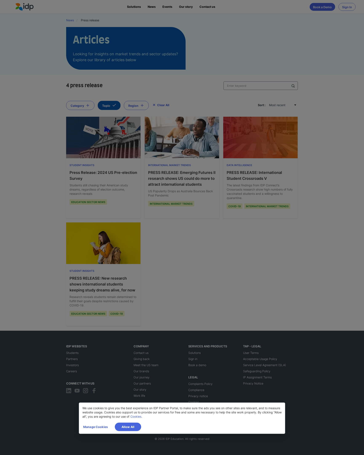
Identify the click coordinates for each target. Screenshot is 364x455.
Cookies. (136, 416)
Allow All (128, 427)
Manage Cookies (95, 427)
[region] (182, 418)
